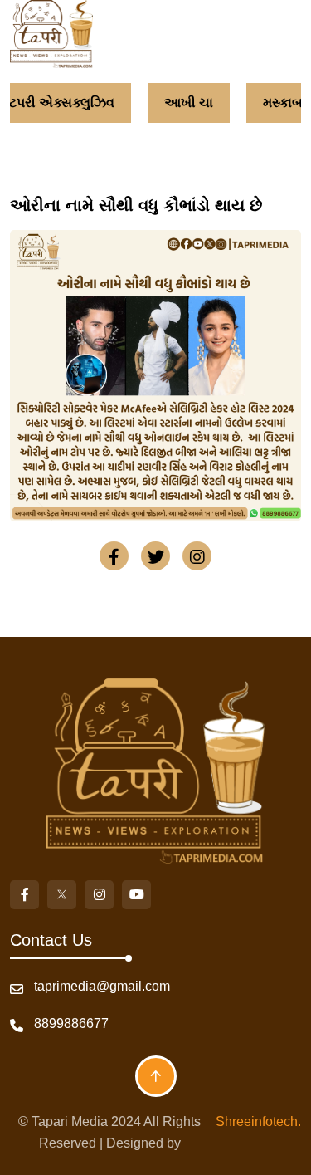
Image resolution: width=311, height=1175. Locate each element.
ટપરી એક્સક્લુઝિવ (61, 102)
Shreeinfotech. (255, 1121)
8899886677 (71, 1023)
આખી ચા (188, 102)
